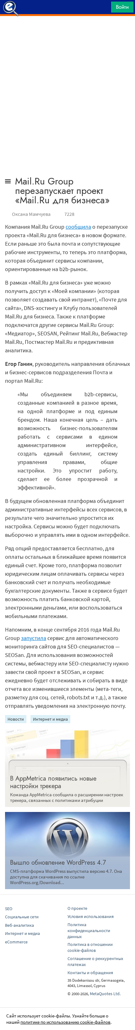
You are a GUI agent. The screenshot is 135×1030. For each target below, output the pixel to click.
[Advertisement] (67, 31)
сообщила (78, 226)
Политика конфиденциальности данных (89, 930)
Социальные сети (22, 917)
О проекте (77, 908)
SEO (8, 908)
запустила (33, 638)
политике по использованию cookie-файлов (65, 1022)
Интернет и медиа (50, 719)
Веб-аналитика (19, 925)
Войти (122, 7)
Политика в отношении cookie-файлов (90, 947)
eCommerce (16, 942)
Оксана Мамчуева (31, 214)
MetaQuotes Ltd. (105, 993)
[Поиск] (104, 8)
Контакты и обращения (90, 972)
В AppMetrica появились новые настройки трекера (53, 782)
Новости (16, 719)
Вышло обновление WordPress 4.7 (58, 862)
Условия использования (91, 916)
